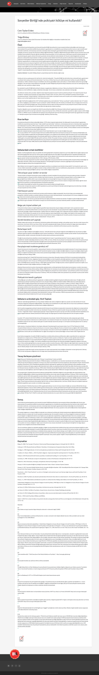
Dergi (49, 3)
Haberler (55, 3)
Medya (85, 3)
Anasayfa (16, 3)
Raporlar (71, 3)
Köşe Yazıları (63, 3)
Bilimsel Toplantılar (41, 3)
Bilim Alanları (30, 3)
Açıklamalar (78, 3)
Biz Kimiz (23, 3)
